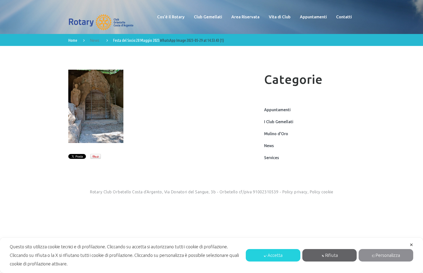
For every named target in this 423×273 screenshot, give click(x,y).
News (94, 40)
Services (271, 157)
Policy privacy (294, 192)
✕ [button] (411, 244)
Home (72, 40)
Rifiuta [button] (331, 255)
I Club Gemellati (278, 122)
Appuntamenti (277, 110)
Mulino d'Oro (276, 133)
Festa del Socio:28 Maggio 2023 (136, 40)
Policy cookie (321, 192)
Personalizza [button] (388, 255)
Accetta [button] (275, 255)
